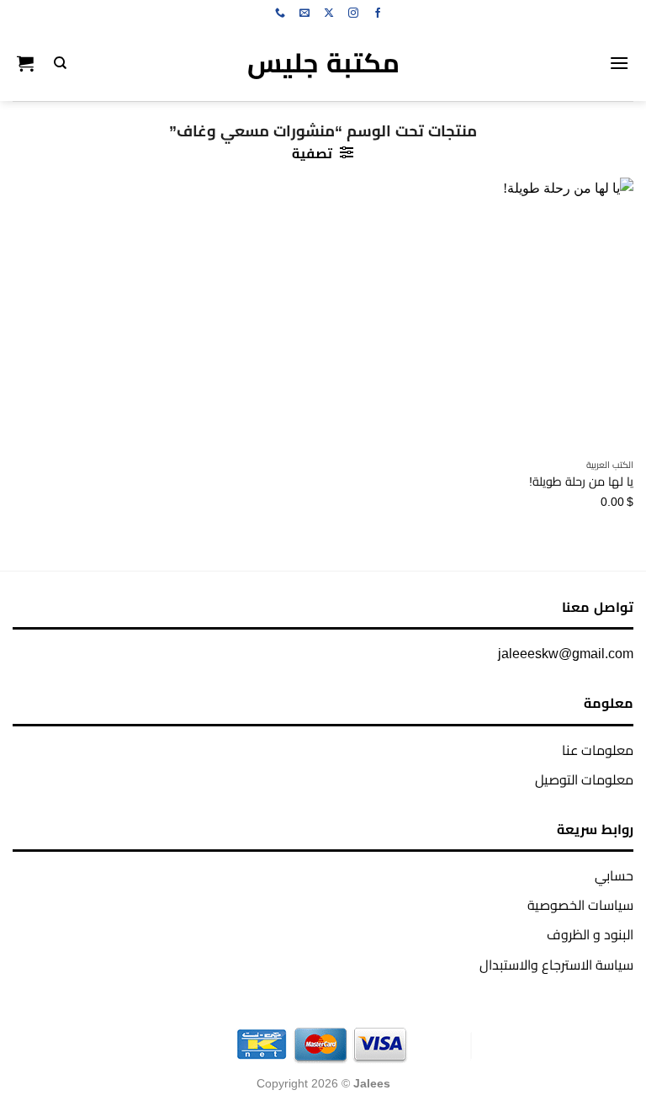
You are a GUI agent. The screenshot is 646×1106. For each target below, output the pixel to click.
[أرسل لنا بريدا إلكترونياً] (304, 13)
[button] (619, 63)
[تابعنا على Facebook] (377, 13)
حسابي (614, 876)
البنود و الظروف (590, 935)
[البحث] (60, 63)
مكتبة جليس (323, 63)
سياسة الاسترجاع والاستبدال (556, 965)
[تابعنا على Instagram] (353, 13)
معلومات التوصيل (584, 780)
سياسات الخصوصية (580, 905)
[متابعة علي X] (329, 13)
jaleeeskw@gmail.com (565, 653)
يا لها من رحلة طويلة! (581, 481)
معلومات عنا (597, 750)
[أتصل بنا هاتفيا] (280, 13)
